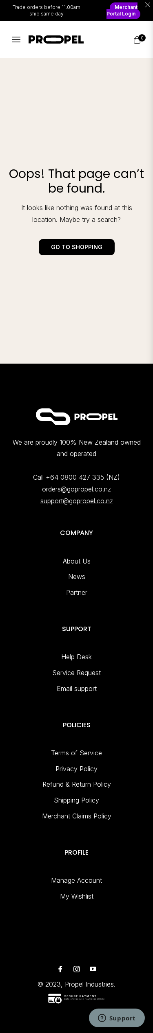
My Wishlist (76, 896)
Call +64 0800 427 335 (68, 477)
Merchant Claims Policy (76, 816)
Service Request (76, 673)
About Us (77, 561)
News (76, 576)
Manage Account (76, 880)
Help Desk (76, 657)
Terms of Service (76, 753)
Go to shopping (76, 246)
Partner (76, 592)
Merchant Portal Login (121, 10)
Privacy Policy (76, 769)
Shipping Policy (76, 800)
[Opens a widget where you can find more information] (117, 1019)
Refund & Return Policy (76, 784)
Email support (77, 688)
